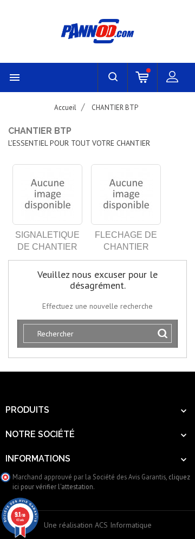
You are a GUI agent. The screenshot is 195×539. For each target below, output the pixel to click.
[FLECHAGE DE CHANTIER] (126, 194)
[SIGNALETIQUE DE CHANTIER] (47, 194)
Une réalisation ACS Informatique (98, 525)
